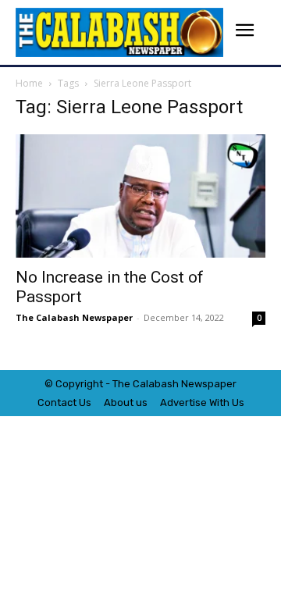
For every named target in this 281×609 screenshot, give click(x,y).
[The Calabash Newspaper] (119, 32)
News (194, 384)
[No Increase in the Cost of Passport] (140, 196)
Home (29, 83)
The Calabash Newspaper (74, 317)
